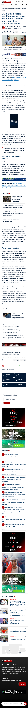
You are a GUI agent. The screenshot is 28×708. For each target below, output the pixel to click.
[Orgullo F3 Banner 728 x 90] (14, 179)
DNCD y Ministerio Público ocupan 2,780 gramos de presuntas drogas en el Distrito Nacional (13, 213)
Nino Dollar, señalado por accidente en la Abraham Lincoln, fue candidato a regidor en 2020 (13, 487)
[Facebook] (8, 375)
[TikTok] (13, 664)
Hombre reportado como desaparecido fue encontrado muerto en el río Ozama (14, 464)
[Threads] (20, 385)
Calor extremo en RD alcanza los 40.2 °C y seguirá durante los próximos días (13, 519)
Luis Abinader (22, 650)
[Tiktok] (8, 385)
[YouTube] (8, 664)
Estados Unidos (15, 650)
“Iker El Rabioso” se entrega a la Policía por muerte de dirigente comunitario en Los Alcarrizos (12, 324)
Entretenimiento (5, 648)
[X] (20, 375)
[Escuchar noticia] (16, 32)
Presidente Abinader (6, 354)
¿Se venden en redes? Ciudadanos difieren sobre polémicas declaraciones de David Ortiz (13, 337)
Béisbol (8, 652)
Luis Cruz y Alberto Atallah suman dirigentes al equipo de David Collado (18, 631)
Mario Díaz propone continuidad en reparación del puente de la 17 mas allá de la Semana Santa (14, 186)
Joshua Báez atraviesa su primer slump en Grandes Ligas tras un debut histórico (13, 502)
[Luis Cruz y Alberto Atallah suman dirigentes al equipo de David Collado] (4, 630)
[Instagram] (8, 380)
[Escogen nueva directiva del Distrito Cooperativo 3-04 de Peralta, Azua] (4, 638)
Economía (8, 650)
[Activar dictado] (21, 703)
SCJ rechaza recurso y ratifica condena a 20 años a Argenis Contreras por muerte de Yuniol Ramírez (18, 315)
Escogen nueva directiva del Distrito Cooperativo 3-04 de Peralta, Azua (17, 639)
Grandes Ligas (14, 652)
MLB (20, 652)
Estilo (3, 650)
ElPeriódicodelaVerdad (14, 648)
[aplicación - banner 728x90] (14, 345)
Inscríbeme (7, 403)
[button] (16, 1)
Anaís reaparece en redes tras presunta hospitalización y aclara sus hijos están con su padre (13, 472)
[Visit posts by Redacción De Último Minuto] (3, 27)
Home (3, 8)
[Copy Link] (10, 32)
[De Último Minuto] (7, 2)
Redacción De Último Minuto (13, 26)
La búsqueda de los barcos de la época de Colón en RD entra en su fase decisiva (13, 527)
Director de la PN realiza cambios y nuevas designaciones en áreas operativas (14, 479)
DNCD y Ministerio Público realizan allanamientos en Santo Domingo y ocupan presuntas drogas (13, 207)
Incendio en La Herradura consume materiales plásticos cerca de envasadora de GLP (13, 219)
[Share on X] (5, 32)
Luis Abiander (10, 352)
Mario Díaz (17, 352)
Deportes (22, 648)
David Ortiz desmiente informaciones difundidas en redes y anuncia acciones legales (12, 457)
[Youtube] (20, 380)
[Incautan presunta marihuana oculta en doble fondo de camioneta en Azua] (7, 199)
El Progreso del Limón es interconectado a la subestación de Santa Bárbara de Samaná (12, 331)
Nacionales (4, 10)
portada (3, 652)
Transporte (16, 354)
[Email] (7, 32)
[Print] (13, 32)
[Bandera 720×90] (14, 54)
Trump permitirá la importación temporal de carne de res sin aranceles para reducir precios (13, 494)
